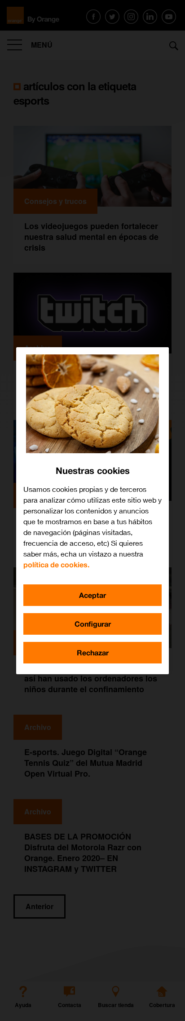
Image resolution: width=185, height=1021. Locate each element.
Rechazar (93, 652)
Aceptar (92, 595)
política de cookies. (56, 564)
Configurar (93, 623)
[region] (92, 510)
